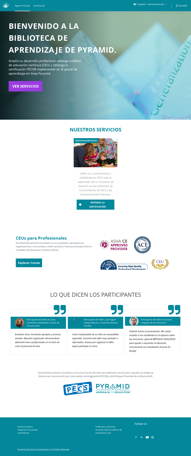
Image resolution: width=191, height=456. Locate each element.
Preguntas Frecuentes (27, 429)
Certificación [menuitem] (39, 5)
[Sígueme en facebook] (136, 437)
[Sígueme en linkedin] (141, 437)
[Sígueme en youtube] (147, 437)
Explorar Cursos (29, 263)
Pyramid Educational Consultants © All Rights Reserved (43, 449)
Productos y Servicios (105, 426)
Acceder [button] (183, 5)
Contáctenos (23, 433)
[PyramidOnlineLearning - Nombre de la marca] (5, 5)
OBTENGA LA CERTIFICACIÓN (97, 204)
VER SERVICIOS (25, 86)
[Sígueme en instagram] (152, 437)
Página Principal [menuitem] (22, 5)
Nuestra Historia (25, 426)
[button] (150, 5)
